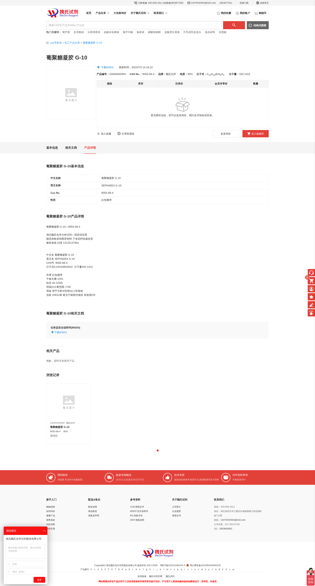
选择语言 (264, 3)
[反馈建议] (311, 304)
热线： (217, 507)
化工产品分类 (72, 42)
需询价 (54, 435)
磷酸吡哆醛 (154, 32)
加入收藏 (106, 133)
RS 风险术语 (136, 515)
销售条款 (50, 520)
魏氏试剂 (170, 576)
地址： (217, 511)
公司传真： (219, 524)
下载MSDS (107, 67)
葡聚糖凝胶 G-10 (92, 42)
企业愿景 (176, 511)
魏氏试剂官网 (155, 576)
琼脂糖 (222, 32)
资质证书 (176, 515)
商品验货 (92, 511)
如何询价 (50, 511)
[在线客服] (311, 272)
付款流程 (50, 524)
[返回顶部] (311, 312)
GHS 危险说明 (137, 520)
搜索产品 (50, 515)
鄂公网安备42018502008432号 (205, 565)
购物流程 (50, 507)
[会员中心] (311, 288)
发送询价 (226, 133)
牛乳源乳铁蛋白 (192, 32)
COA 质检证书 (137, 507)
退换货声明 (93, 515)
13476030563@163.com (203, 3)
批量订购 (244, 3)
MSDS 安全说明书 (139, 511)
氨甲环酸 (128, 32)
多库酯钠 (79, 32)
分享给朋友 (128, 133)
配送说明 (92, 507)
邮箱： (217, 520)
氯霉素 (140, 32)
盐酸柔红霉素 (172, 32)
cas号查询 (56, 42)
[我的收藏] (311, 296)
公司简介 (176, 507)
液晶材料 (210, 32)
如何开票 (50, 528)
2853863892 (225, 528)
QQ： (216, 528)
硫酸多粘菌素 (111, 32)
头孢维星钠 (94, 32)
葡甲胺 (66, 32)
